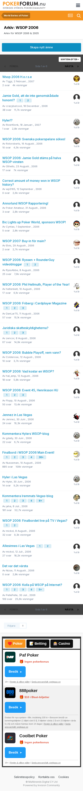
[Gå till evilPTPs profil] (76, 497)
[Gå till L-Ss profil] (76, 305)
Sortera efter (69, 59)
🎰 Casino (61, 643)
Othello (10, 166)
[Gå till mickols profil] (76, 547)
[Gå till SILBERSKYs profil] (76, 454)
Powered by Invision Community (41, 785)
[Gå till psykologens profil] (76, 159)
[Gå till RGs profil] (76, 261)
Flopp (9, 400)
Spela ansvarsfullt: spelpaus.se (46, 682)
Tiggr (9, 81)
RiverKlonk (12, 124)
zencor (10, 338)
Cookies (63, 777)
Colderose (12, 357)
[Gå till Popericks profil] (76, 242)
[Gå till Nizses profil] (76, 567)
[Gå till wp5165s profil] (76, 182)
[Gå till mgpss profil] (76, 97)
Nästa (69, 66)
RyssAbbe (12, 270)
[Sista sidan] (78, 66)
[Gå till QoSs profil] (76, 224)
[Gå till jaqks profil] (76, 392)
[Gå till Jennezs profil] (76, 416)
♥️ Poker (15, 643)
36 (40, 457)
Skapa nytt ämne (41, 47)
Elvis (8, 245)
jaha (8, 506)
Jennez (10, 419)
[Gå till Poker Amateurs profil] (76, 205)
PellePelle (12, 595)
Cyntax (10, 226)
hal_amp (11, 375)
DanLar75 (12, 313)
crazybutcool (14, 105)
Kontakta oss (46, 777)
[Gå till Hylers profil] (76, 122)
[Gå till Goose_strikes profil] (76, 78)
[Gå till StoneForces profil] (76, 522)
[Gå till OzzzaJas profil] (76, 286)
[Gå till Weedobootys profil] (76, 141)
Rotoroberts (13, 143)
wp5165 (10, 189)
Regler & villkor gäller (20, 682)
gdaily (9, 438)
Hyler (9, 481)
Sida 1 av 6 (41, 66)
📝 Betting (38, 643)
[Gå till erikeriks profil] (76, 329)
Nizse (9, 570)
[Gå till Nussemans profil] (76, 586)
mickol (10, 530)
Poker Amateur (15, 207)
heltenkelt (12, 288)
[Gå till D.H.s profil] (76, 373)
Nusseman (12, 462)
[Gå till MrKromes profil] (76, 354)
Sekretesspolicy (24, 777)
